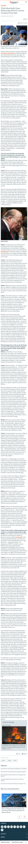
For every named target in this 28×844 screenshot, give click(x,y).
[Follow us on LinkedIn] (21, 827)
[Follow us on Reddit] (5, 827)
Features (3, 5)
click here (8, 749)
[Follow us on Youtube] (2, 827)
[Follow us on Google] (11, 827)
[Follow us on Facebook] (18, 827)
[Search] (26, 842)
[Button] (25, 19)
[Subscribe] (2, 830)
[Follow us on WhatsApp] (24, 827)
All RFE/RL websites (5, 842)
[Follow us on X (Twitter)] (14, 827)
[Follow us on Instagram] (8, 827)
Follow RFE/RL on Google (17, 842)
